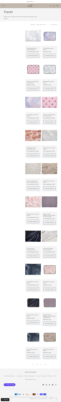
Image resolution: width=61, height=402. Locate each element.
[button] (3, 5)
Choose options (33, 55)
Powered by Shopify (28, 397)
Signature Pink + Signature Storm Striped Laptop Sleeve (49, 316)
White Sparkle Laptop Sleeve (48, 82)
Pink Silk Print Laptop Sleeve (48, 282)
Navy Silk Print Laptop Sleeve (32, 315)
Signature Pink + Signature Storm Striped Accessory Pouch (49, 215)
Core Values (19, 376)
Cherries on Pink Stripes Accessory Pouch (49, 115)
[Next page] (49, 364)
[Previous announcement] (3, 1)
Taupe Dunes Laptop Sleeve (48, 350)
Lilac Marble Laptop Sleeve (48, 49)
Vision (38, 376)
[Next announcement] (58, 1)
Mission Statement (29, 376)
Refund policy (37, 397)
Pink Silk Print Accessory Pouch (33, 215)
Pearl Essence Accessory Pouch (49, 148)
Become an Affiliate (46, 376)
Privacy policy (45, 397)
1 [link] (33, 364)
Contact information (42, 398)
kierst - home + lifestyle (18, 397)
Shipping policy (33, 398)
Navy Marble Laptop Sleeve (32, 350)
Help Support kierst (30, 379)
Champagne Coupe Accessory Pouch (31, 148)
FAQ (55, 376)
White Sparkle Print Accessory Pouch (32, 49)
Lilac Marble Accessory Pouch (32, 115)
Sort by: (33, 24)
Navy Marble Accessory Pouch (32, 282)
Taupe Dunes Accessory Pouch (49, 181)
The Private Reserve (9, 376)
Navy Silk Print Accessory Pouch (31, 249)
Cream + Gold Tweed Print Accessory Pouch (32, 181)
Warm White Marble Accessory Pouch (48, 249)
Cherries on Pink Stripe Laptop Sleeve (32, 82)
